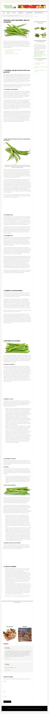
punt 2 (4, 368)
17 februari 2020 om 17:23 (9, 665)
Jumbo (39, 54)
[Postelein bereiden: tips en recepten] (43, 28)
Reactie (5, 681)
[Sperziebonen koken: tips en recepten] (37, 35)
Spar (41, 56)
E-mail (4, 696)
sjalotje (9, 423)
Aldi (37, 52)
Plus (35, 56)
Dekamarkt (36, 53)
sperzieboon (25, 81)
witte (11, 108)
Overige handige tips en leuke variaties (12, 53)
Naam (4, 691)
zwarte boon (18, 108)
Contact (35, 708)
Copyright (9, 708)
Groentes (6, 15)
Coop (40, 52)
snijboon (22, 107)
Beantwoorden (7, 658)
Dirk (39, 53)
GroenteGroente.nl (19, 708)
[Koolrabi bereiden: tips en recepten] (43, 35)
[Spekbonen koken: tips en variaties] (37, 28)
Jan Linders (44, 54)
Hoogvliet (36, 54)
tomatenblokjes (8, 429)
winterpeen (18, 534)
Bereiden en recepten (9, 52)
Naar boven (40, 708)
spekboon (27, 107)
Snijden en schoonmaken (9, 51)
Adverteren (25, 708)
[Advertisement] (17, 62)
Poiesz (38, 56)
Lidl (41, 53)
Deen (42, 52)
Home (3, 15)
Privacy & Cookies (30, 708)
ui (30, 422)
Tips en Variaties (7, 117)
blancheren (11, 577)
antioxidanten (18, 220)
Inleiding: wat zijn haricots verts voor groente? (13, 49)
